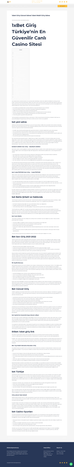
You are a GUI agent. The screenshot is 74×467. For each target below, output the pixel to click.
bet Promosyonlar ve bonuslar (19, 80)
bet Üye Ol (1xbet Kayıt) (18, 85)
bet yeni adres (16, 52)
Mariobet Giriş (16, 84)
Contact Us (26, 6)
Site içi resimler (16, 92)
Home (9, 6)
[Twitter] (62, 1)
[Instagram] (64, 1)
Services (20, 6)
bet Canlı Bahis (16, 60)
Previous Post (10, 438)
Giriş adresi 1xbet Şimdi (18, 71)
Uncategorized (14, 17)
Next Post (65, 438)
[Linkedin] (66, 1)
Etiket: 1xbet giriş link (17, 67)
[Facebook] (60, 1)
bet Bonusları (16, 89)
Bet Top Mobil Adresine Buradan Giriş (20, 69)
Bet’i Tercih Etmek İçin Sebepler (19, 87)
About (12, 6)
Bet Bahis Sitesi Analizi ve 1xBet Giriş (20, 78)
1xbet (49, 143)
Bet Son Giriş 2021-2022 (18, 62)
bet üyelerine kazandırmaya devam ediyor (21, 66)
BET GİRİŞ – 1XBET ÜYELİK (18, 96)
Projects (16, 6)
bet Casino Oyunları (17, 73)
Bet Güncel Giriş (16, 64)
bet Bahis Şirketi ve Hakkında (19, 59)
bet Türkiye (16, 70)
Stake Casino (16, 88)
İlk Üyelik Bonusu (16, 63)
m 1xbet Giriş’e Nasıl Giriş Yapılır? (19, 74)
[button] (62, 6)
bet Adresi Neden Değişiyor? (19, 91)
